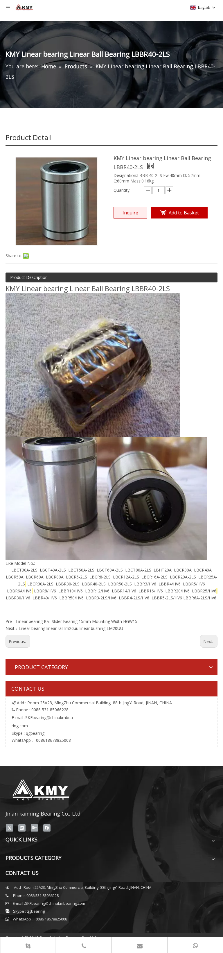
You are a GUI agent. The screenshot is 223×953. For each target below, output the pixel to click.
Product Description (29, 277)
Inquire (130, 212)
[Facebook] (47, 828)
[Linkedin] (22, 828)
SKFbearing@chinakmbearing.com (55, 903)
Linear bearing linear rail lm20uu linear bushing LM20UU (71, 628)
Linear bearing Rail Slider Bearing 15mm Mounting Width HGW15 (76, 621)
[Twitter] (9, 828)
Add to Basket (184, 212)
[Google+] (34, 828)
